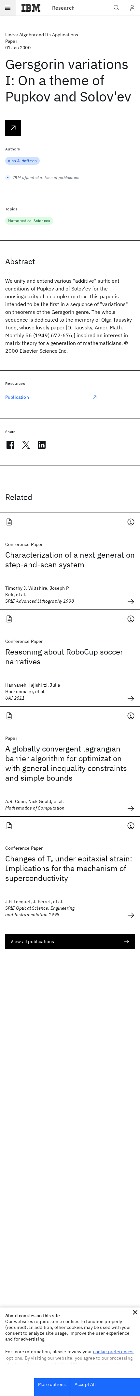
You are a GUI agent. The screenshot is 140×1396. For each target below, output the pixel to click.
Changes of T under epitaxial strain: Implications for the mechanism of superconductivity (68, 868)
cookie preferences (113, 1352)
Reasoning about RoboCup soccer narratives (64, 656)
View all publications (32, 941)
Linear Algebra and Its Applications (41, 35)
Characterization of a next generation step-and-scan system (70, 559)
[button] (135, 1312)
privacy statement (101, 1364)
